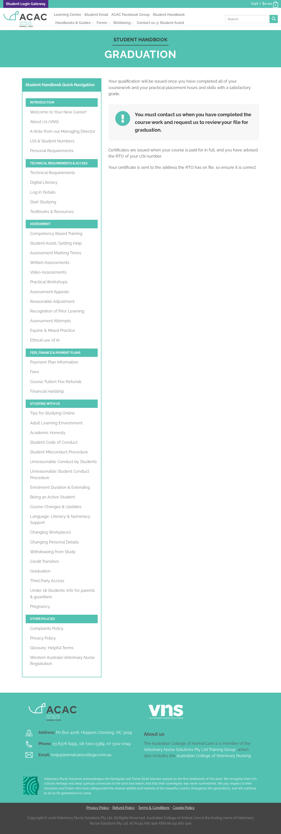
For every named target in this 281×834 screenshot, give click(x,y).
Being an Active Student (52, 497)
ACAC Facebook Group (130, 15)
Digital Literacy (44, 182)
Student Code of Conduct (53, 442)
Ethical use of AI (44, 340)
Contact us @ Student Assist (160, 23)
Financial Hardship (47, 391)
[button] (264, 4)
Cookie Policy (184, 808)
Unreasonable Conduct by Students (63, 461)
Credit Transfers (44, 561)
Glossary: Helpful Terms (52, 647)
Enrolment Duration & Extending (60, 487)
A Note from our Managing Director (62, 131)
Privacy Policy (43, 638)
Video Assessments (48, 272)
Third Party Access (47, 580)
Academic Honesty (47, 432)
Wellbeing (122, 23)
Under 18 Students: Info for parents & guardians (62, 593)
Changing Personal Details (54, 542)
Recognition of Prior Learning (57, 311)
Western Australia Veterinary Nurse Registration (62, 660)
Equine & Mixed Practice (52, 330)
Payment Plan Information (54, 362)
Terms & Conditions (153, 808)
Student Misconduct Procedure (59, 452)
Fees (34, 371)
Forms (102, 23)
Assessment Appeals (49, 291)
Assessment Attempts (50, 320)
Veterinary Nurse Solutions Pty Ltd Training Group (190, 749)
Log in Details (43, 192)
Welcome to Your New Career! (58, 112)
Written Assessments (49, 262)
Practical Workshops (49, 282)
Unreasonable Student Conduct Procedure (59, 474)
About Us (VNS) (44, 121)
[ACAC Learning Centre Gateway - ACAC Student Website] (25, 19)
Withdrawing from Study (53, 551)
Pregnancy (40, 606)
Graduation (40, 571)
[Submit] (274, 19)
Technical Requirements (52, 172)
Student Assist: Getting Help (56, 243)
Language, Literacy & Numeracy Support (60, 519)
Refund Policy (123, 808)
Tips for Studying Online (52, 413)
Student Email (96, 15)
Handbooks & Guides (73, 23)
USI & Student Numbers (52, 141)
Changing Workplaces (50, 532)
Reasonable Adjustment (52, 301)
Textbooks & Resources (52, 211)
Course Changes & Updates (55, 506)
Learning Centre (67, 15)
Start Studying (43, 202)
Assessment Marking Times (55, 253)
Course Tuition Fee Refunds (55, 381)
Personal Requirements (52, 150)
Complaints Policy (46, 628)
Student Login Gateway (26, 4)
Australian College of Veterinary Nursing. (214, 755)
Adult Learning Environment (56, 423)
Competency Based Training (56, 233)
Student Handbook (169, 15)
